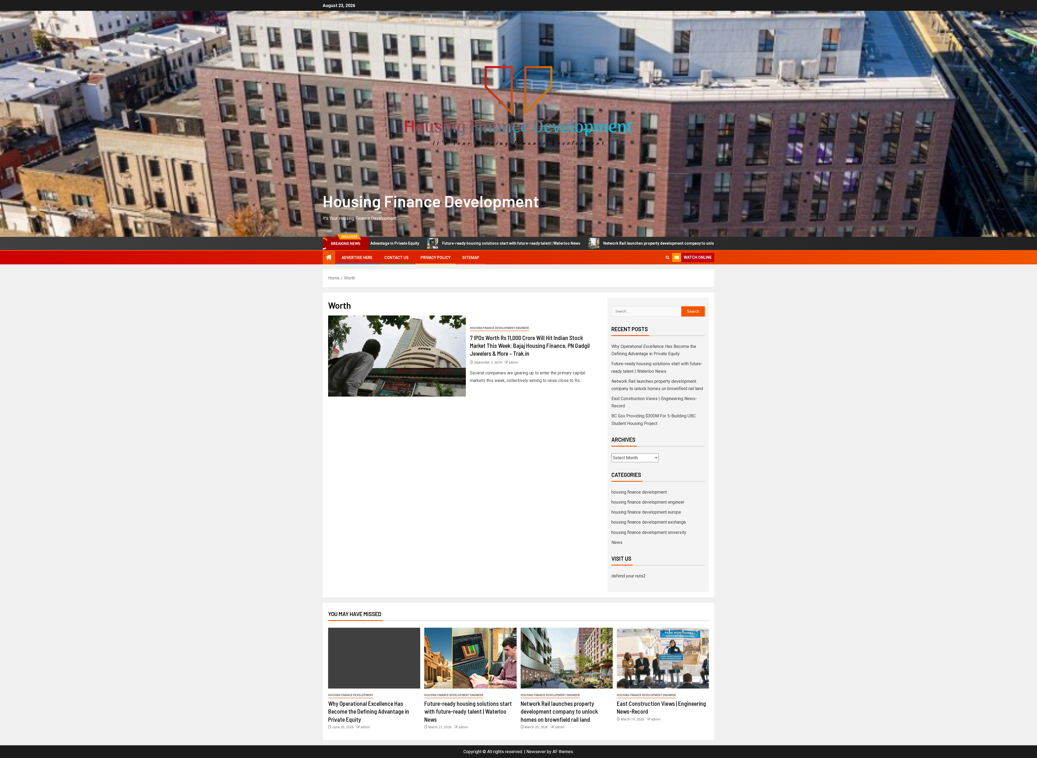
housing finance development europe (646, 512)
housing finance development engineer (499, 328)
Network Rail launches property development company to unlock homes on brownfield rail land (568, 243)
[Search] (667, 257)
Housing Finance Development (431, 201)
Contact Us (396, 257)
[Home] (329, 258)
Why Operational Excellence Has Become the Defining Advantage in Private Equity (368, 711)
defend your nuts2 (628, 576)
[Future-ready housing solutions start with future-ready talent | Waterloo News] (470, 658)
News (616, 542)
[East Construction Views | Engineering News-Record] (663, 658)
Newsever (536, 751)
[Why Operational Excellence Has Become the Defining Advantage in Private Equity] (374, 658)
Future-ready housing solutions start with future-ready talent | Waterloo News (392, 243)
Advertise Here (357, 257)
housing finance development (639, 492)
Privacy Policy (435, 257)
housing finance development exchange (648, 522)
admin (513, 362)
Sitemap (470, 257)
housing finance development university (648, 532)
